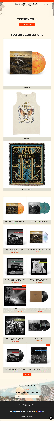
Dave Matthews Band (28, 416)
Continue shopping (27, 24)
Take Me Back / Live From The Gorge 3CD (39, 249)
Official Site (27, 389)
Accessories (26, 189)
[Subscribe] (37, 396)
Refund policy (17, 414)
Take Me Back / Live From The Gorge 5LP (15, 221)
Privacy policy (9, 414)
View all (27, 374)
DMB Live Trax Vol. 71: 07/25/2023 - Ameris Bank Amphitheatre (39, 280)
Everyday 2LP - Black (39, 338)
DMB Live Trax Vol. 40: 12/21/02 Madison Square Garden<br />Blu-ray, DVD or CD (15, 309)
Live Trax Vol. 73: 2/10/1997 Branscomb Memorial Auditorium (15, 280)
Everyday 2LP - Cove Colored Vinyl (39, 221)
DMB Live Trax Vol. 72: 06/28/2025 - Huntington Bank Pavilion (15, 250)
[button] (2, 4)
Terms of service (25, 414)
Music (26, 87)
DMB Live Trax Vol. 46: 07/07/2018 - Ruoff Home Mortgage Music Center (39, 369)
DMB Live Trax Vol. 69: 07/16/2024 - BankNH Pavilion (15, 339)
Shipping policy (33, 414)
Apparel (26, 138)
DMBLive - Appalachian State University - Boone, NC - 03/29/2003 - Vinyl (39, 309)
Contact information (43, 414)
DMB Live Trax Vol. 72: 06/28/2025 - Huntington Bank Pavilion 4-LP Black (15, 369)
